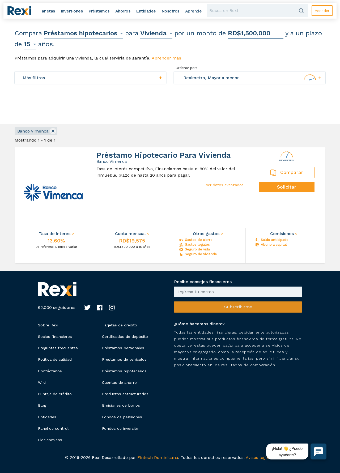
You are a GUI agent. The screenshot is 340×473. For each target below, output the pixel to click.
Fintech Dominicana (157, 457)
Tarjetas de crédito (119, 325)
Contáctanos (50, 371)
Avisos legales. (260, 457)
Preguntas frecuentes (58, 348)
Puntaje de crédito (55, 394)
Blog (42, 405)
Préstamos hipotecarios (124, 371)
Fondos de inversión (120, 428)
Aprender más (166, 58)
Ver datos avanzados (225, 185)
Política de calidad (55, 359)
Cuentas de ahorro (119, 382)
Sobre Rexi (48, 325)
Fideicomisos (50, 440)
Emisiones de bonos (121, 405)
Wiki (42, 382)
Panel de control (53, 428)
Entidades (47, 417)
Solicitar (286, 187)
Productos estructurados (125, 394)
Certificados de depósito (125, 336)
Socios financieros (55, 336)
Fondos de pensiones (122, 417)
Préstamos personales (123, 348)
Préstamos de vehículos (124, 359)
